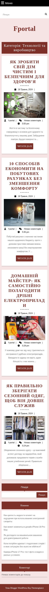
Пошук (24, 487)
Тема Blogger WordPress (16, 588)
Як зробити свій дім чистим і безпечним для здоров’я (24, 72)
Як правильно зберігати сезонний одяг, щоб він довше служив (24, 396)
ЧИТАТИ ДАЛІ (25, 147)
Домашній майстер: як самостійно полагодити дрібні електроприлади (24, 290)
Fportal (24, 28)
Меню (9, 3)
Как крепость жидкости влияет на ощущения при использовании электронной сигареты (24, 518)
